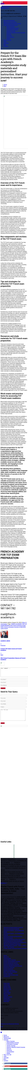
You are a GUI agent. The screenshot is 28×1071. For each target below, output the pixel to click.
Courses (11, 25)
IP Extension (7, 1000)
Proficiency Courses (12, 29)
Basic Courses (11, 26)
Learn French (4, 628)
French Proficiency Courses (11, 964)
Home (9, 20)
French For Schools (9, 967)
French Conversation (9, 970)
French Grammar (8, 969)
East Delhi (6, 991)
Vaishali (6, 995)
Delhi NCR (6, 1001)
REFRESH (3, 883)
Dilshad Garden (8, 997)
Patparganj (7, 998)
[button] (7, 1063)
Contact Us (7, 976)
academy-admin (5, 641)
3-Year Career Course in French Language (15, 948)
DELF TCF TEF (7, 40)
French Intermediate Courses (12, 961)
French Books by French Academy (13, 941)
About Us (10, 22)
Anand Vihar (7, 986)
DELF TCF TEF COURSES (10, 972)
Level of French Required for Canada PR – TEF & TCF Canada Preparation (15, 943)
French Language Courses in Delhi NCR (15, 627)
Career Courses (11, 31)
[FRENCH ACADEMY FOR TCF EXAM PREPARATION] (14, 8)
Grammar (9, 35)
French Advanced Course (11, 963)
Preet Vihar (7, 983)
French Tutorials (8, 973)
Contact (6, 46)
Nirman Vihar (7, 988)
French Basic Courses (10, 960)
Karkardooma (7, 989)
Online (8, 38)
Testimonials (12, 23)
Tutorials (6, 43)
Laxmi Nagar (7, 992)
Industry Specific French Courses (16, 32)
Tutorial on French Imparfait (11, 929)
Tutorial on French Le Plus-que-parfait (14, 939)
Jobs (5, 41)
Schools (9, 34)
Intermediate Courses (13, 28)
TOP (2, 1026)
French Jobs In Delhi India (11, 975)
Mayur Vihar (7, 994)
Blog (5, 44)
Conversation (10, 37)
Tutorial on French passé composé (13, 927)
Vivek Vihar (7, 985)
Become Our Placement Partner (10, 1024)
